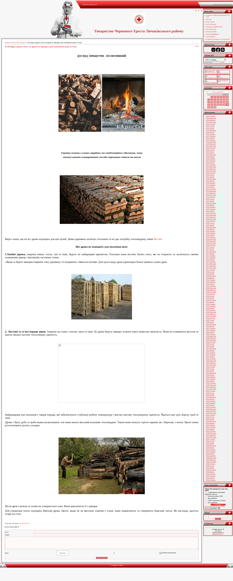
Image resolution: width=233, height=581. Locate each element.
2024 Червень (210, 427)
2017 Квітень (210, 253)
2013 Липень (210, 163)
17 (218, 102)
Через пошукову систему (216, 500)
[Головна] (196, 10)
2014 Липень (210, 187)
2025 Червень (210, 451)
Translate (221, 62)
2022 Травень (210, 377)
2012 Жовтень (211, 144)
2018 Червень (210, 282)
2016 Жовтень (211, 241)
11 (221, 99)
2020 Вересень (211, 336)
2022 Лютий (210, 371)
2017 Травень (210, 255)
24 (218, 104)
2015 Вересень (211, 215)
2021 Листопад (211, 365)
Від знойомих (212, 498)
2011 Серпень (210, 116)
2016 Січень (210, 223)
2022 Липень (210, 381)
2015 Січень (210, 199)
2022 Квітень (210, 375)
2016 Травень (210, 231)
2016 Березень (211, 227)
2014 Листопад (211, 195)
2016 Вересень (211, 239)
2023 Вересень (211, 409)
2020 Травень (210, 328)
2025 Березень (211, 445)
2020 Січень (210, 320)
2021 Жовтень (211, 363)
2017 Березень (211, 251)
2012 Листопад (211, 146)
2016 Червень (210, 233)
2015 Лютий (210, 201)
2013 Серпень (211, 165)
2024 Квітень (210, 423)
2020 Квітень (210, 326)
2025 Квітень (210, 447)
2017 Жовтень (211, 266)
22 (212, 104)
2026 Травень (210, 474)
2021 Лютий (210, 346)
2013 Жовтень (211, 169)
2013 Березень (211, 154)
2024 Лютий (210, 419)
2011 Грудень (210, 124)
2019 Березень (211, 300)
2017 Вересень (211, 264)
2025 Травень (210, 449)
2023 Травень (210, 401)
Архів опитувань (219, 506)
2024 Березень (211, 421)
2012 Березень (211, 130)
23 (215, 104)
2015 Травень (210, 207)
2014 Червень (210, 185)
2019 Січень (210, 296)
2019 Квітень (210, 302)
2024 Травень (210, 425)
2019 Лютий (210, 298)
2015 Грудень (210, 221)
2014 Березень (211, 179)
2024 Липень (210, 429)
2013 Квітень (210, 156)
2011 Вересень (211, 118)
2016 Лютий (210, 225)
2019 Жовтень (211, 314)
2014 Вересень (211, 191)
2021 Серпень (211, 359)
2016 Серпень (211, 237)
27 (25, 42)
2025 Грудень (210, 464)
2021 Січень (210, 344)
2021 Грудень (210, 367)
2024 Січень (210, 417)
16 (215, 102)
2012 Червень (210, 136)
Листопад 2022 (218, 92)
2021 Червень (210, 354)
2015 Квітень (210, 205)
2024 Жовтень (211, 435)
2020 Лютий (210, 322)
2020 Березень (211, 324)
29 (212, 107)
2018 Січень (210, 272)
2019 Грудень (210, 318)
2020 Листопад (211, 340)
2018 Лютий (210, 274)
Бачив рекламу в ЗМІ (215, 496)
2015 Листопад (211, 219)
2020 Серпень (211, 334)
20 (227, 102)
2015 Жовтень (211, 217)
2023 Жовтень (211, 411)
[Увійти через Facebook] (218, 50)
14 (209, 102)
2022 (13, 42)
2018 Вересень (211, 288)
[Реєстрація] (198, 10)
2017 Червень (210, 258)
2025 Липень (210, 454)
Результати (208, 506)
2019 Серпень (211, 310)
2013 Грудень (210, 173)
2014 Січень (210, 175)
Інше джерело (212, 502)
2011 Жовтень (211, 120)
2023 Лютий (210, 395)
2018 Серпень (211, 286)
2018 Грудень (210, 294)
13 (227, 99)
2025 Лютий (210, 443)
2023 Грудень (210, 415)
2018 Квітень (210, 278)
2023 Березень (211, 397)
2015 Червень (210, 209)
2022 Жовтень (211, 387)
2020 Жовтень (211, 338)
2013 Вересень (211, 167)
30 (215, 107)
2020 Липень (210, 332)
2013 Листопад (211, 171)
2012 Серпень (211, 140)
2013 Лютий (210, 152)
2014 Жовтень (211, 193)
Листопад (20, 42)
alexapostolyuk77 (218, 534)
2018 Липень (210, 284)
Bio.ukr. (158, 238)
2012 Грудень (210, 148)
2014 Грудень (210, 197)
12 (224, 99)
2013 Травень (210, 158)
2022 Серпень (211, 383)
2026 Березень (211, 470)
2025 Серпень (211, 456)
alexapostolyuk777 (24, 523)
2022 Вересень (211, 385)
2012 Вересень (211, 142)
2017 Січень (210, 247)
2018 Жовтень (211, 290)
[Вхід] (201, 10)
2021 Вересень (211, 361)
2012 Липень (210, 138)
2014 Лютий (210, 177)
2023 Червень (210, 403)
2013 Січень (210, 150)
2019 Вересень (211, 312)
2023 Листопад (211, 413)
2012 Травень (210, 134)
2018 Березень (211, 276)
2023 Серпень (211, 407)
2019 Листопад (211, 316)
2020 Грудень (210, 342)
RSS (95, 4)
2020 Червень (210, 330)
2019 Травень (210, 304)
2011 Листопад (211, 122)
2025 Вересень (211, 458)
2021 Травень (210, 352)
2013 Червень (210, 161)
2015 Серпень (211, 213)
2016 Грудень (210, 245)
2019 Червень (210, 306)
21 (209, 104)
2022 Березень (211, 373)
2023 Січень (210, 393)
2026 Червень (210, 476)
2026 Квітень (210, 472)
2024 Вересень (211, 433)
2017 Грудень (210, 270)
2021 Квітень (210, 350)
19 (224, 102)
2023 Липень (210, 405)
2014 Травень (210, 183)
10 (218, 99)
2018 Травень (210, 280)
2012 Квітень (210, 132)
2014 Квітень (210, 181)
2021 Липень (210, 357)
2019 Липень (210, 308)
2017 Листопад (211, 268)
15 (212, 102)
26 (224, 104)
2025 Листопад (211, 462)
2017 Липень (210, 260)
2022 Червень (210, 379)
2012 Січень (210, 126)
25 (221, 104)
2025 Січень (210, 441)
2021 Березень (211, 348)
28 (209, 107)
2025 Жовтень (211, 460)
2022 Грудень (210, 391)
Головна (7, 42)
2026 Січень (210, 466)
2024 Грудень (210, 439)
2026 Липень (210, 478)
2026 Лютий (210, 468)
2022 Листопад (211, 389)
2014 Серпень (211, 189)
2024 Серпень (211, 431)
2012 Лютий (210, 128)
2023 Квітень (210, 399)
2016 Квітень (210, 229)
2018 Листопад (211, 292)
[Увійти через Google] (223, 50)
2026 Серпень (211, 480)
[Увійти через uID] (213, 50)
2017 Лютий (210, 249)
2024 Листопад (211, 437)
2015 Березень (211, 203)
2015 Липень (210, 211)
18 (221, 102)
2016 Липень (210, 235)
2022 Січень (210, 369)
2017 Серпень (211, 262)
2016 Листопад (211, 243)
